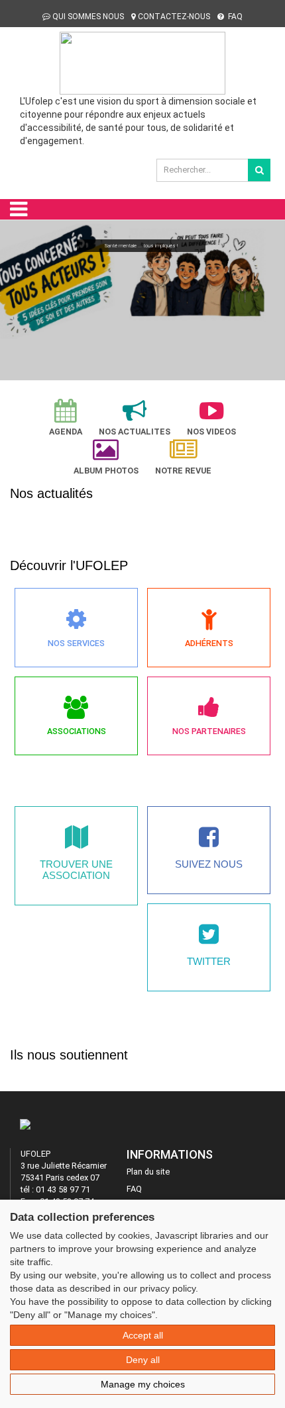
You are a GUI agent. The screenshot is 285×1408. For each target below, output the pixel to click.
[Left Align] (259, 170)
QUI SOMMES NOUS (88, 16)
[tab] (65, 417)
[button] (16, 296)
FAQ (234, 16)
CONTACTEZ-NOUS (174, 16)
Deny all (143, 1359)
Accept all (143, 1335)
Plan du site (148, 1172)
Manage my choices (143, 1384)
